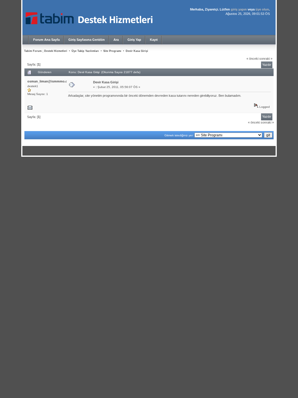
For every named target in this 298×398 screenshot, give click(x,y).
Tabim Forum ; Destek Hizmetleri (45, 51)
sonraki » (265, 58)
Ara (116, 39)
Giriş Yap (134, 39)
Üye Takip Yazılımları (85, 51)
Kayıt (154, 39)
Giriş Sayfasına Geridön (86, 39)
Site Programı (112, 51)
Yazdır (266, 64)
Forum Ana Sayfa (46, 39)
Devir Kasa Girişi (137, 51)
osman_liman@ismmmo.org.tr (50, 81)
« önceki (252, 58)
